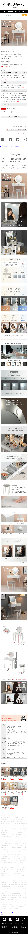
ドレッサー (25, 146)
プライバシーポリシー (21, 923)
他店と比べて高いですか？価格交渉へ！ (17, 129)
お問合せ (10, 11)
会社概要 (4, 927)
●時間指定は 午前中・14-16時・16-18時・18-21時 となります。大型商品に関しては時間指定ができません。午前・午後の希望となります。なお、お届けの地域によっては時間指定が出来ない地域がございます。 (14, 97)
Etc (11, 146)
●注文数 (4, 112)
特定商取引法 (14, 927)
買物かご (24, 11)
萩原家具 (17, 146)
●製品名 (3, 70)
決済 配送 (17, 11)
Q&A (5, 11)
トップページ (4, 146)
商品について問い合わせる (20, 126)
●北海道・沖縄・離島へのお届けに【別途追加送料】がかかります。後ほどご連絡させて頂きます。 (13, 78)
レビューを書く (22, 133)
